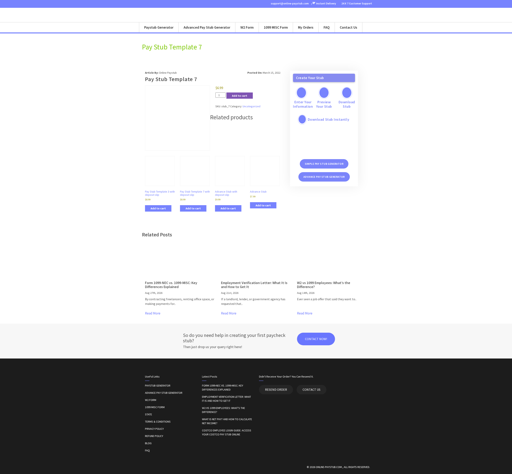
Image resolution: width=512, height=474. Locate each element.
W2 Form (247, 27)
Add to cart (239, 95)
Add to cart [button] (158, 208)
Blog (148, 443)
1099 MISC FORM (155, 407)
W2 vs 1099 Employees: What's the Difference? (223, 410)
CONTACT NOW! (316, 339)
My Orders (305, 27)
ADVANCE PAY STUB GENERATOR (324, 177)
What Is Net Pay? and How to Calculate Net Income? (227, 421)
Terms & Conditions (158, 421)
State (148, 414)
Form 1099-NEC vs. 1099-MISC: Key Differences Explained (222, 387)
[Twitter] (153, 3)
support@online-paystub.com (289, 3)
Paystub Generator (158, 27)
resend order (276, 390)
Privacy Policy (154, 429)
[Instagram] (147, 3)
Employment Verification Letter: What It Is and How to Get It (226, 399)
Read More (152, 313)
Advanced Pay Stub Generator (207, 27)
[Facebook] (141, 3)
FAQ (327, 27)
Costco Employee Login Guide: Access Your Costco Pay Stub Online (226, 432)
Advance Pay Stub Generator (163, 393)
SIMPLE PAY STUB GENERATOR (324, 164)
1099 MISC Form (276, 27)
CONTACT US (311, 390)
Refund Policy (154, 436)
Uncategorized (251, 106)
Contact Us (348, 27)
